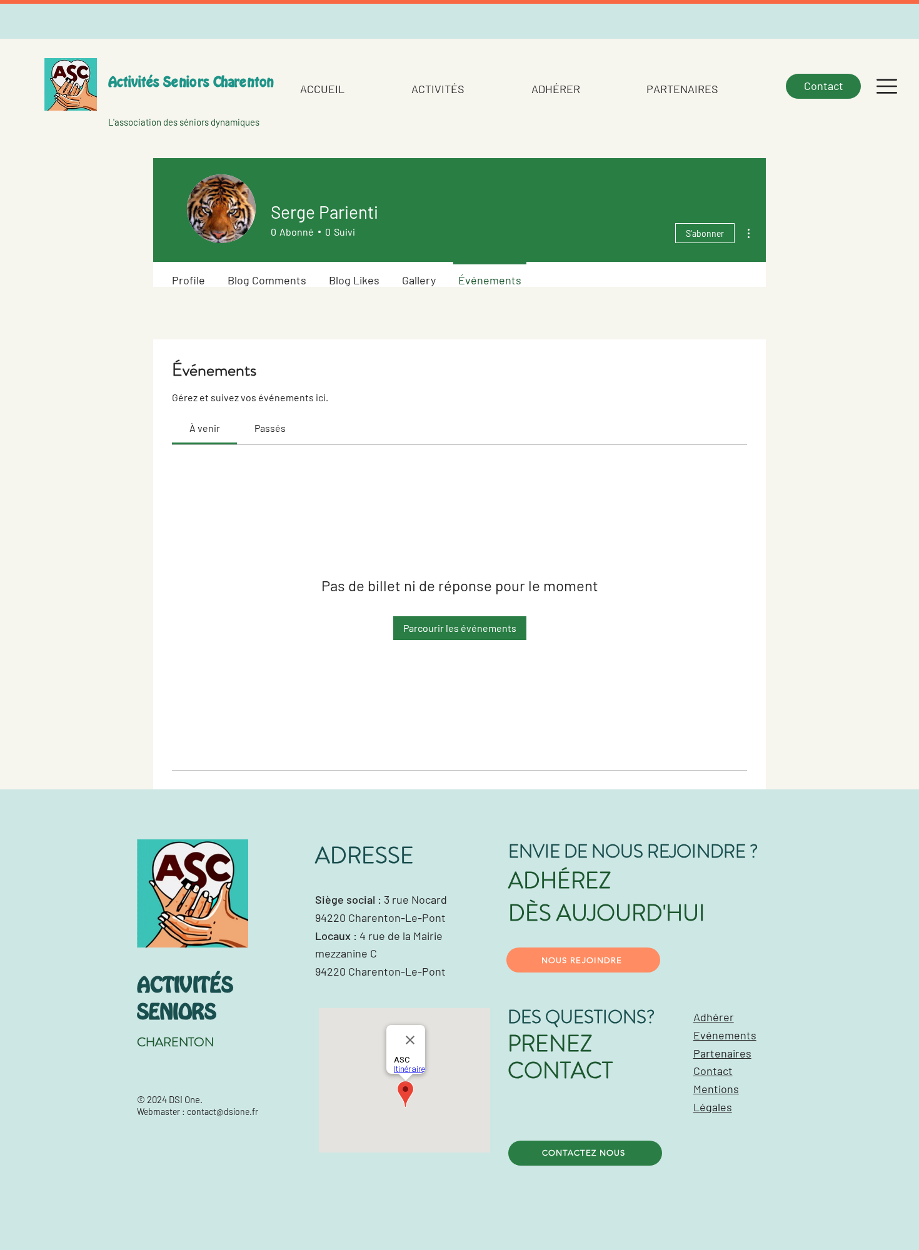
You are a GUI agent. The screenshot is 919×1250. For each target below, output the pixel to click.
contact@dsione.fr (222, 1111)
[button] (886, 86)
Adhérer (713, 1017)
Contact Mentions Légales (716, 1089)
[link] (204, 428)
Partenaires (722, 1053)
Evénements (724, 1035)
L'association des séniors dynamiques (183, 122)
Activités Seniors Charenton (191, 81)
